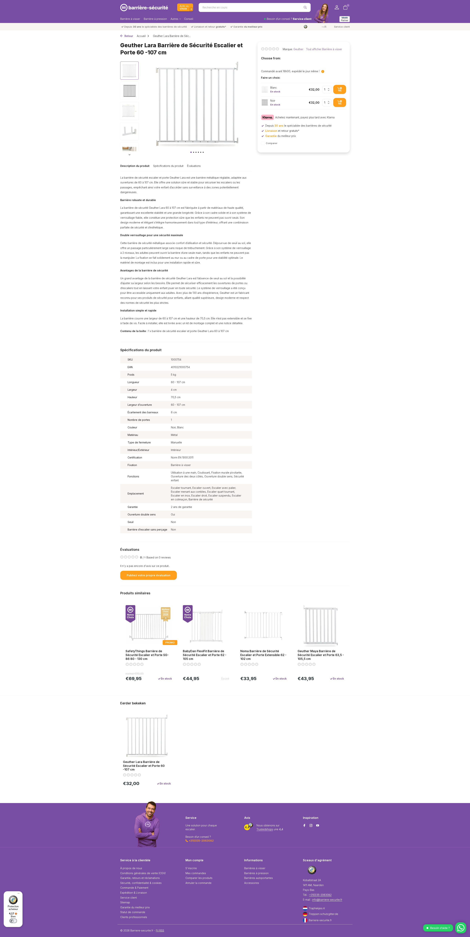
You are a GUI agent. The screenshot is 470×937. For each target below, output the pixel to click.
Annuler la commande (198, 882)
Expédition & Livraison (133, 892)
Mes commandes (195, 873)
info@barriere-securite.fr (327, 899)
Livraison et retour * (210, 26)
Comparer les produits (198, 877)
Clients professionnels (133, 917)
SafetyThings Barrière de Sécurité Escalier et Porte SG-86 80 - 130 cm (147, 655)
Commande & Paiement (134, 887)
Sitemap (125, 902)
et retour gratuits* (282, 130)
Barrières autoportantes (258, 877)
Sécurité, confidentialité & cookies (141, 882)
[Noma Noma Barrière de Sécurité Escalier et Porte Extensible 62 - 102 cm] (263, 626)
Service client (342, 26)
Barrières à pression (256, 873)
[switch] (13, 921)
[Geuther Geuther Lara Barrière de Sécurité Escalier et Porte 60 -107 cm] (147, 735)
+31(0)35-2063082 (320, 894)
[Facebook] (304, 825)
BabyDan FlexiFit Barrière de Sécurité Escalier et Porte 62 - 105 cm (204, 655)
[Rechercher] (305, 7)
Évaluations (194, 165)
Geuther (298, 49)
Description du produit (134, 165)
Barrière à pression (155, 18)
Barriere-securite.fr (320, 920)
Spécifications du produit (168, 165)
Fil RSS (160, 930)
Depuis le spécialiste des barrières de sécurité (155, 26)
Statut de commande (132, 912)
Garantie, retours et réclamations (140, 877)
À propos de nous (131, 868)
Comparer (271, 143)
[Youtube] (317, 825)
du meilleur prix (280, 135)
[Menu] (18, 893)
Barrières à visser (254, 868)
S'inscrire (191, 868)
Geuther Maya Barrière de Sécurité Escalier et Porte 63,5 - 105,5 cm (321, 655)
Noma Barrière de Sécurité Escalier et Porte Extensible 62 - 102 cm (263, 655)
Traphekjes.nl (317, 908)
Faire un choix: (270, 77)
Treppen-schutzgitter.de (323, 913)
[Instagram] (311, 825)
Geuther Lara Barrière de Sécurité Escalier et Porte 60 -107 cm (144, 765)
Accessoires (251, 882)
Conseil (188, 18)
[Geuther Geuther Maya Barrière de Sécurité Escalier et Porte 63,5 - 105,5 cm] (321, 626)
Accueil (141, 35)
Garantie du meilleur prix (135, 907)
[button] (191, 152)
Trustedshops (264, 829)
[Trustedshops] (312, 870)
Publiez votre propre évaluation (148, 575)
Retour (128, 35)
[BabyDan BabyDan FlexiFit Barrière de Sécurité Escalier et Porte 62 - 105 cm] (206, 626)
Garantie (247, 26)
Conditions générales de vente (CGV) (143, 873)
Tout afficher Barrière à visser (324, 49)
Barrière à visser (130, 18)
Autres (174, 18)
